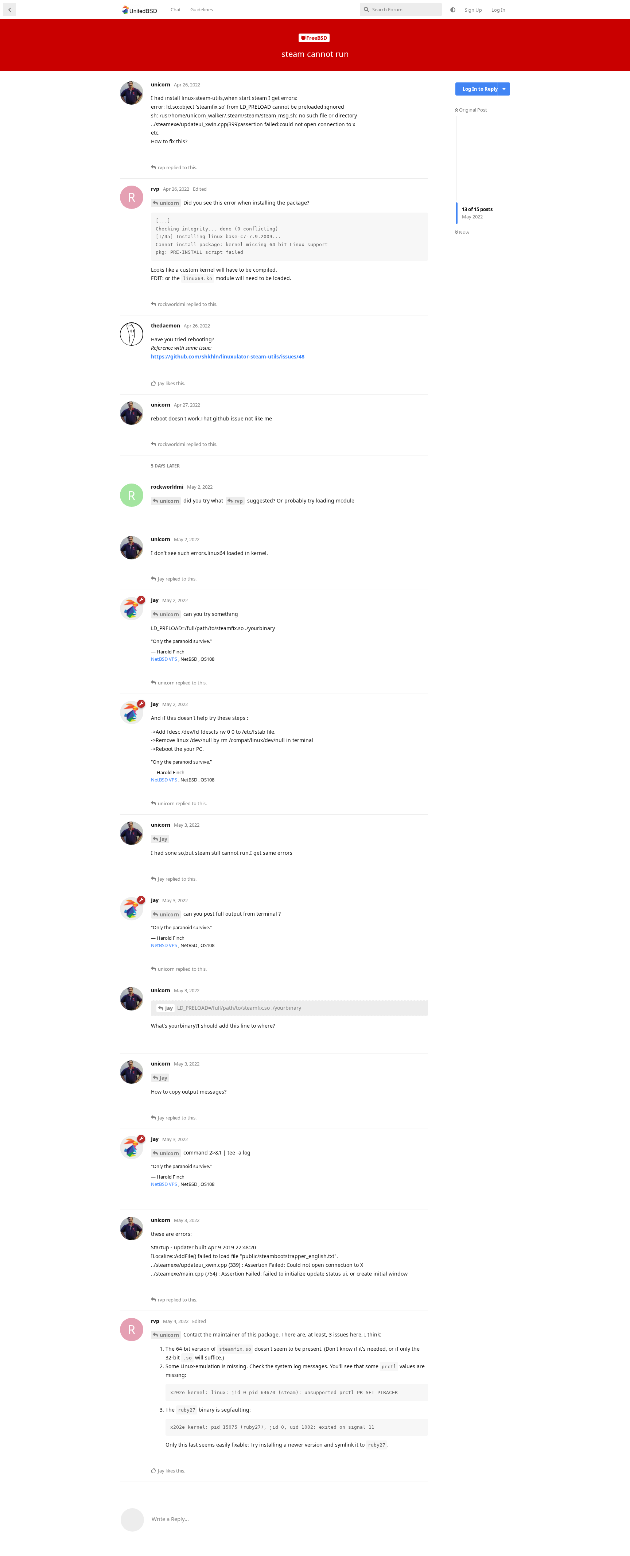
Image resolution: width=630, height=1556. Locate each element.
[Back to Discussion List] (9, 9)
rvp (238, 500)
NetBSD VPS (164, 659)
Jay (163, 838)
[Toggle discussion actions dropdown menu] (504, 89)
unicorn (169, 202)
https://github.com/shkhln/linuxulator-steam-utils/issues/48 (227, 356)
